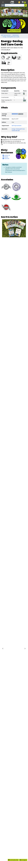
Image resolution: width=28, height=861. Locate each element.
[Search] (25, 5)
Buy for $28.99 (15, 31)
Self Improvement (6, 35)
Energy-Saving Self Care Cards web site (18, 129)
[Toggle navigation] (3, 2)
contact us (7, 155)
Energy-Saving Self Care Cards (11, 37)
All (2, 5)
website (6, 157)
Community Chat (14, 860)
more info (6, 158)
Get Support (24, 860)
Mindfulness (15, 35)
